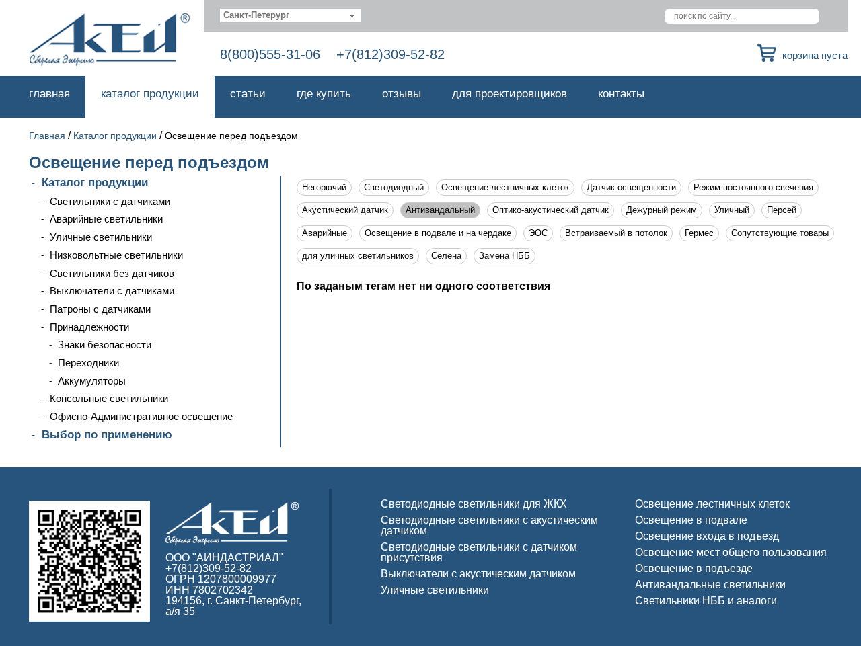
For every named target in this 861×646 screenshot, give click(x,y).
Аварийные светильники (106, 219)
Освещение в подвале (691, 520)
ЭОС (538, 233)
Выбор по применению (107, 434)
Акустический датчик (345, 210)
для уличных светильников (358, 256)
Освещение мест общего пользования (731, 552)
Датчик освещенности (631, 187)
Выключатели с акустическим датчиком (478, 573)
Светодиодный (394, 187)
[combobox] (290, 15)
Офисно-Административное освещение (141, 416)
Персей (781, 210)
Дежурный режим (661, 210)
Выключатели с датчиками (112, 290)
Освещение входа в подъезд (707, 536)
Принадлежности (89, 327)
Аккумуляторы (92, 381)
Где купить (324, 93)
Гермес (699, 233)
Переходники (88, 362)
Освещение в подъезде (694, 568)
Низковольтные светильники (116, 255)
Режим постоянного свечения (753, 187)
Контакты (621, 93)
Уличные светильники (101, 237)
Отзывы (401, 93)
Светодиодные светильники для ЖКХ (474, 504)
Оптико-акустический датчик (550, 210)
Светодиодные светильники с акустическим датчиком (489, 525)
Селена (446, 256)
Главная (49, 93)
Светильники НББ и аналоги (706, 600)
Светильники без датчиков (112, 273)
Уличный (731, 210)
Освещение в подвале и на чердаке (438, 233)
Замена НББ (504, 256)
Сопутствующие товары (780, 233)
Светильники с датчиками (110, 201)
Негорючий (324, 187)
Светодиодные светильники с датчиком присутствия (479, 552)
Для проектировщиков (509, 93)
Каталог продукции (150, 93)
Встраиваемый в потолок (616, 233)
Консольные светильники (109, 398)
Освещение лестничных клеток (505, 187)
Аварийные (324, 233)
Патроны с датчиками (100, 309)
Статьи (248, 93)
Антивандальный (440, 210)
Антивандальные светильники (710, 584)
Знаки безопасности (104, 344)
